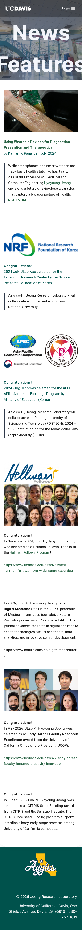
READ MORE (17, 200)
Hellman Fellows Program (30, 552)
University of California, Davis (43, 906)
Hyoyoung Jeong (57, 183)
